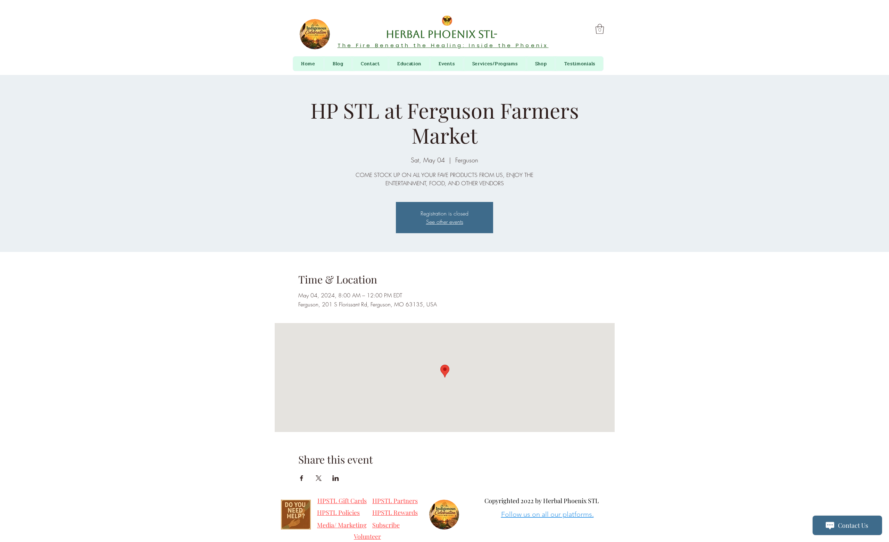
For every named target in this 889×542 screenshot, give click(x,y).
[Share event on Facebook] (301, 478)
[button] (600, 29)
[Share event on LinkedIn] (335, 478)
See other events (444, 222)
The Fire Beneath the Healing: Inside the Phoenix (443, 45)
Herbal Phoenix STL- (443, 34)
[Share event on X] (318, 478)
